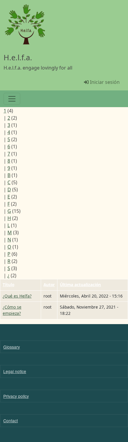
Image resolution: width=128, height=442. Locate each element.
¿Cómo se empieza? (12, 310)
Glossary (11, 347)
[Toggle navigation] (12, 99)
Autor (49, 284)
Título (8, 284)
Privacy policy (16, 396)
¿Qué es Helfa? (17, 296)
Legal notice (14, 371)
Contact (10, 420)
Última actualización (80, 284)
